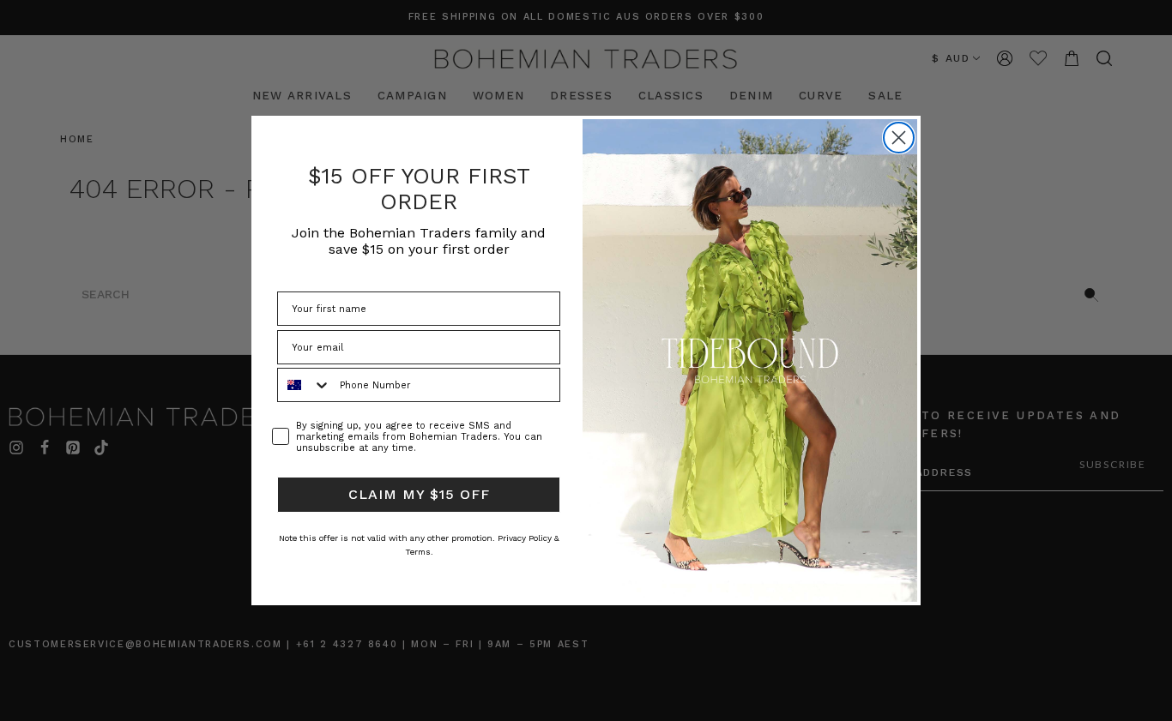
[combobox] (304, 385)
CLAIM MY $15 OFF (419, 494)
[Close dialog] (899, 138)
